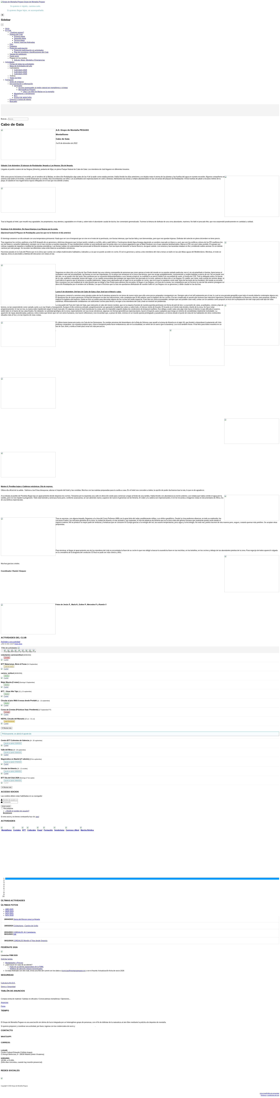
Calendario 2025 (20, 72)
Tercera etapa (19, 40)
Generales (18, 86)
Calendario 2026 (20, 74)
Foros (3, 1006)
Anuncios (4, 1002)
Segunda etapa (20, 38)
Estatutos (13, 46)
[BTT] (12, 650)
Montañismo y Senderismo (24, 94)
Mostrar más (7, 728)
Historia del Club (16, 34)
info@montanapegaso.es (10, 1044)
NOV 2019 (9, 915)
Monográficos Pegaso (26, 90)
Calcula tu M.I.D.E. (8, 983)
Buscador (13, 101)
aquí (37, 817)
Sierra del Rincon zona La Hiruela (26, 919)
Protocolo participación (18, 48)
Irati (14, 934)
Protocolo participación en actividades (29, 50)
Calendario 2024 (20, 70)
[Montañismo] (9, 650)
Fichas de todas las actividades (22, 64)
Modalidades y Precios (14, 963)
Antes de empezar (17, 82)
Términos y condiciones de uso (270, 1095)
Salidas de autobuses (18, 54)
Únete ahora (18, 644)
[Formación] (16, 650)
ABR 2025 (9, 909)
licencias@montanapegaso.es (73, 971)
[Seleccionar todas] (2, 651)
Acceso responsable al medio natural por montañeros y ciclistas (43, 88)
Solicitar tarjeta (6, 959)
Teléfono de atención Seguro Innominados (26, 969)
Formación (9, 80)
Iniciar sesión (6, 806)
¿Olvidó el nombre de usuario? (17, 811)
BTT (15, 95)
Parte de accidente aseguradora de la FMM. (27, 967)
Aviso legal (263, 1093)
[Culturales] (34, 650)
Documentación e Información (21, 84)
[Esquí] (27, 650)
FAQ (11, 44)
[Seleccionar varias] (2, 650)
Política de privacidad (272, 1093)
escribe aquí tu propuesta (85, 1026)
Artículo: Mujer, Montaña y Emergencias (29, 60)
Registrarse (7, 813)
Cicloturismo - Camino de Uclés (25, 926)
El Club (8, 30)
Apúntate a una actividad (10, 642)
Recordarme (8, 808)
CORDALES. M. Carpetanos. (24, 932)
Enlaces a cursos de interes (20, 99)
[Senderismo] (23, 650)
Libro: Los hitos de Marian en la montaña (38, 92)
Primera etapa (19, 36)
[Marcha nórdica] (30, 650)
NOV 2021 (9, 913)
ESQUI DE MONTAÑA (23, 97)
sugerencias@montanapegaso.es (14, 1046)
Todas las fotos (15, 78)
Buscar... (4, 119)
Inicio (7, 28)
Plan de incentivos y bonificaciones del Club (31, 52)
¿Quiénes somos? (17, 32)
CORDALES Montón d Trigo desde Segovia (30, 941)
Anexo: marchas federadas (24, 42)
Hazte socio (14, 56)
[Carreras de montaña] (19, 650)
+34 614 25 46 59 (7, 1039)
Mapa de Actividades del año (21, 66)
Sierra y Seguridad (8, 987)
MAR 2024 (9, 911)
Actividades (9, 62)
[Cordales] (5, 650)
